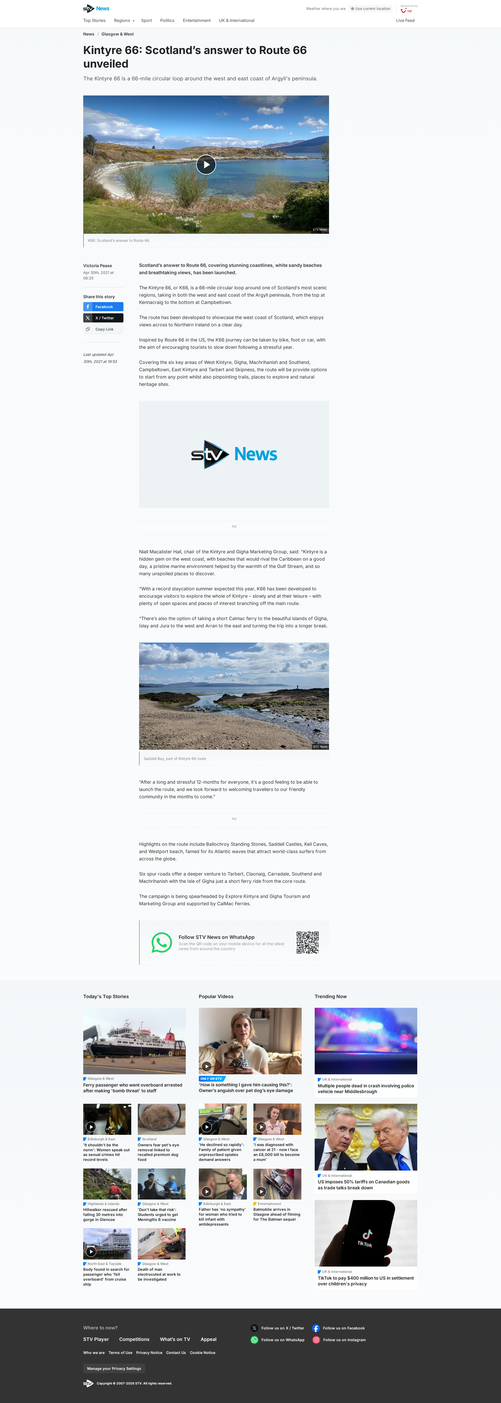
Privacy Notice (149, 1352)
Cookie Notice (202, 1352)
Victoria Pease (97, 265)
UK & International (236, 20)
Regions (122, 20)
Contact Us (176, 1352)
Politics (167, 20)
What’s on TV (175, 1339)
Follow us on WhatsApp (283, 1340)
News (88, 34)
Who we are (94, 1352)
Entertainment (197, 20)
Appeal (209, 1339)
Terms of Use (120, 1352)
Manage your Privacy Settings (114, 1368)
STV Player (96, 1339)
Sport (146, 20)
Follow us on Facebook (344, 1328)
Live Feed (405, 20)
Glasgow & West (118, 34)
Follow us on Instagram (344, 1340)
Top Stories (94, 20)
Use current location (372, 8)
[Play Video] (206, 164)
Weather (313, 8)
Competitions (134, 1339)
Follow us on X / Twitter (282, 1328)
